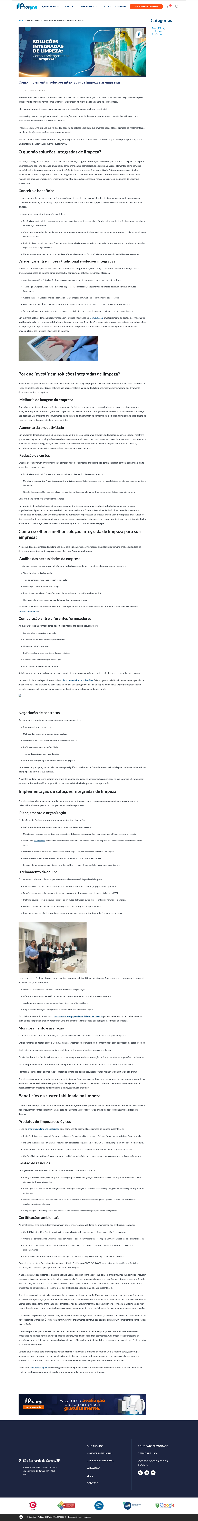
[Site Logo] (27, 6)
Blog (21, 91)
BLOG (90, 1475)
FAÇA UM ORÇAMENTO (146, 6)
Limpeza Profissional (38, 91)
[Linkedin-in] (146, 1472)
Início (21, 20)
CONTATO (92, 1483)
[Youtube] (153, 1472)
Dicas (26, 91)
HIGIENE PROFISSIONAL (100, 1453)
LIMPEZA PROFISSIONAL (100, 1460)
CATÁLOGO (93, 1467)
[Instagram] (140, 1472)
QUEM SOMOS (95, 1446)
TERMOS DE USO (147, 1453)
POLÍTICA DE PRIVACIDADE (153, 1446)
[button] (177, 6)
